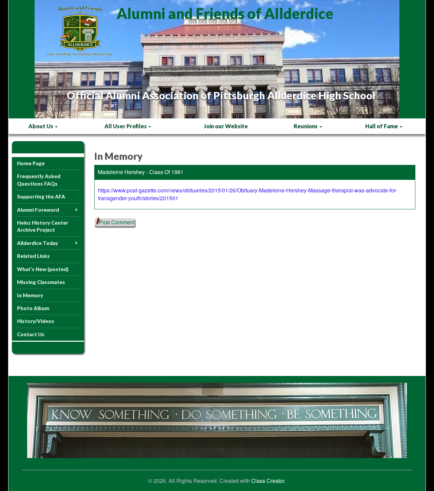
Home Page (31, 163)
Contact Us (30, 334)
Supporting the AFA (41, 196)
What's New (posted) (42, 269)
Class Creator (267, 481)
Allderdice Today (37, 243)
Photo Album (33, 308)
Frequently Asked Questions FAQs (38, 179)
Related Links (33, 256)
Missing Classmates (41, 282)
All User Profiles (126, 126)
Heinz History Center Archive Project (42, 226)
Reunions (306, 126)
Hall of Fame (382, 126)
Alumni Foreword (38, 210)
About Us (41, 126)
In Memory (30, 295)
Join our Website (226, 126)
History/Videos (35, 321)
